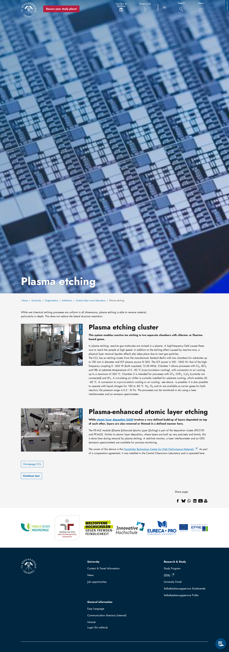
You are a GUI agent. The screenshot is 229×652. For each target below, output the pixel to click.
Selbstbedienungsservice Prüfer (181, 595)
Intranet (91, 622)
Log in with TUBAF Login (109, 627)
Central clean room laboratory (90, 300)
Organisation (51, 300)
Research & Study (175, 562)
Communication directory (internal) (106, 615)
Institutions (67, 300)
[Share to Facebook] (178, 501)
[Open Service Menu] (220, 643)
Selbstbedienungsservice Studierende (184, 588)
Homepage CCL (32, 464)
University (36, 300)
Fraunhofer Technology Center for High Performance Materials (159, 449)
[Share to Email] (200, 501)
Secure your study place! (61, 9)
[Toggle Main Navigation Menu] (201, 10)
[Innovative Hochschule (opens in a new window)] (130, 527)
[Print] (205, 501)
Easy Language (95, 609)
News (90, 575)
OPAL (167, 575)
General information (99, 602)
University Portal (173, 582)
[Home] (28, 9)
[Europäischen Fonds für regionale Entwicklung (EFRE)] (193, 527)
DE (164, 7)
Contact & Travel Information (103, 568)
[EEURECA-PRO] (162, 527)
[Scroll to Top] (220, 630)
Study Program (172, 568)
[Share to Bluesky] (183, 501)
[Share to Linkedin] (195, 501)
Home (25, 300)
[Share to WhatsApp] (189, 501)
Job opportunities (96, 582)
